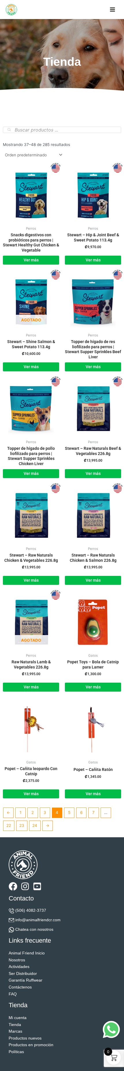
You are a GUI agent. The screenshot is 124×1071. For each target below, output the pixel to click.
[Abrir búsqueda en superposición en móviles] (62, 130)
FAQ (13, 994)
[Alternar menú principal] (112, 9)
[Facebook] (13, 886)
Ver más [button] (31, 260)
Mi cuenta (18, 1018)
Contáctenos (20, 987)
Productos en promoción (31, 1045)
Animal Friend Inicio (27, 953)
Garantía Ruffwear (25, 980)
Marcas (15, 1031)
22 (8, 825)
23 (21, 825)
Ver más (31, 366)
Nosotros (17, 960)
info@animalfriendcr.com (38, 920)
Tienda (15, 1025)
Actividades (19, 967)
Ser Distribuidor (23, 973)
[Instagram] (25, 886)
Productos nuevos (25, 1038)
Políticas (16, 1052)
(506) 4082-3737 (30, 910)
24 (34, 825)
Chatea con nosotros (34, 929)
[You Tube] (37, 886)
